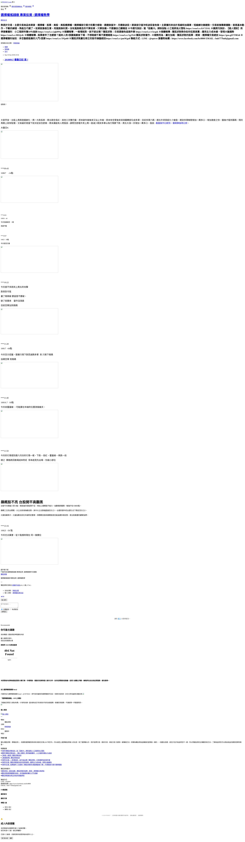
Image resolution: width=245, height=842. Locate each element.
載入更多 (4, 600)
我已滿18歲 (5, 838)
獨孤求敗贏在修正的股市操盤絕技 (13, 775)
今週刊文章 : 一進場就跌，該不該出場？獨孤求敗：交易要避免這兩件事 (26, 760)
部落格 (7, 49)
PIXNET (108, 815)
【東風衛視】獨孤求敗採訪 (11, 758)
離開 (11, 838)
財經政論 (16, 43)
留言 (18, 585)
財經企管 (16, 590)
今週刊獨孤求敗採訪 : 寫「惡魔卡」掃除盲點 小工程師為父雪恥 (23, 751)
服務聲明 (140, 815)
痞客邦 (14, 585)
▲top (2, 596)
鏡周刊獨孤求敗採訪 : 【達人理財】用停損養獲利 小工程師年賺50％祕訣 (27, 753)
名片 (6, 51)
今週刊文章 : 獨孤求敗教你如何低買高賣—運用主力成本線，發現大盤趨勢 (27, 762)
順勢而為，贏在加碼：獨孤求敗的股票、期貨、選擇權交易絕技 (23, 771)
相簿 (6, 47)
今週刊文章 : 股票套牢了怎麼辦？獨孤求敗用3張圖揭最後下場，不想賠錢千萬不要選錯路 (32, 764)
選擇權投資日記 (18, 593)
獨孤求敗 (4, 574)
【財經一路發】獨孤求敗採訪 (11, 755)
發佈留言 (4, 611)
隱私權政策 (133, 815)
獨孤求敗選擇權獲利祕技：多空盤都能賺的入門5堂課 (20, 773)
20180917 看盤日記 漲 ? (16, 59)
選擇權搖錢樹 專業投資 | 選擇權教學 (25, 15)
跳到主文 (4, 20)
